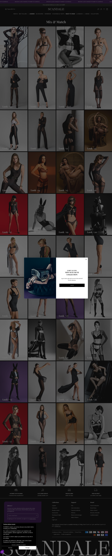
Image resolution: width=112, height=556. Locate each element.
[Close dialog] (86, 259)
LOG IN (72, 285)
